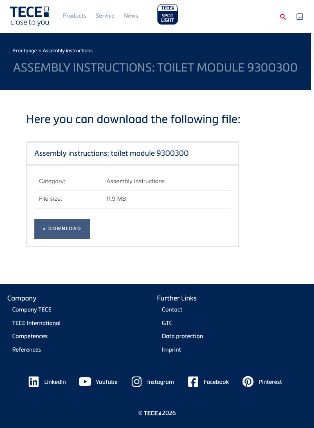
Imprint (171, 350)
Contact (172, 310)
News (131, 16)
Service (105, 16)
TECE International (36, 323)
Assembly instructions (67, 50)
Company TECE (32, 310)
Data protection (182, 336)
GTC (167, 323)
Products (74, 16)
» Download (62, 228)
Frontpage (25, 50)
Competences (30, 336)
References (26, 350)
